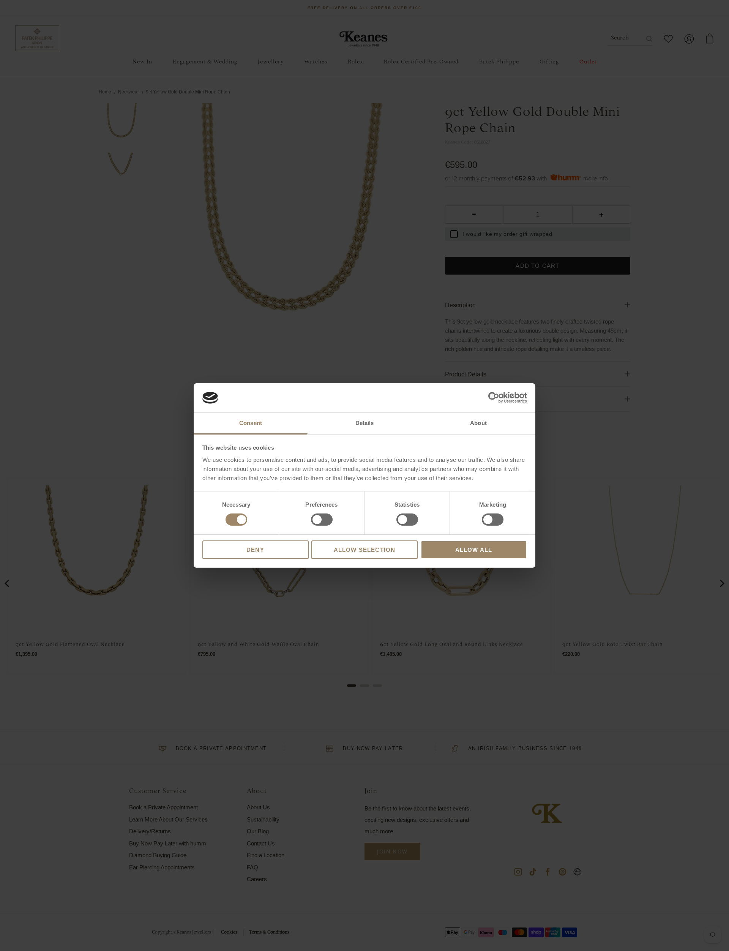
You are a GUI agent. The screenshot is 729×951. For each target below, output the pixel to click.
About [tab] (478, 423)
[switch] (322, 519)
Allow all (473, 550)
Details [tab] (364, 423)
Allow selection (365, 550)
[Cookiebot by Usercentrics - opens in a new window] (494, 397)
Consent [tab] (250, 423)
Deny (255, 550)
